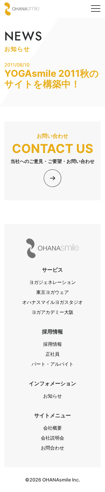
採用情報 (52, 344)
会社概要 (52, 428)
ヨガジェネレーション (52, 282)
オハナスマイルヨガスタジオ (52, 302)
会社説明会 (52, 438)
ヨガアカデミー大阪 (53, 312)
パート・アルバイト (53, 364)
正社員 (53, 354)
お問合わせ (52, 448)
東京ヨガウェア (52, 292)
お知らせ (52, 396)
